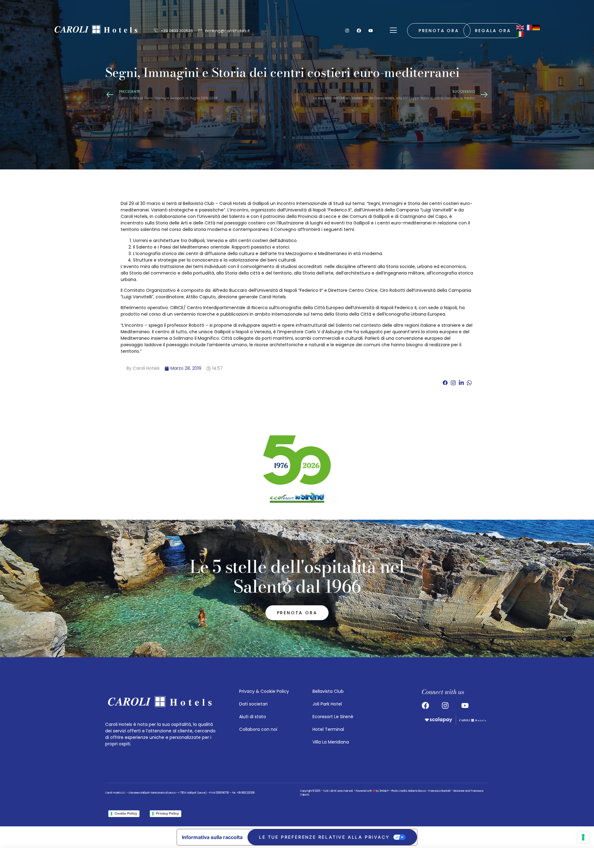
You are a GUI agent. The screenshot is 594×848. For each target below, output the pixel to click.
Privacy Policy (167, 813)
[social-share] (445, 382)
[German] (536, 27)
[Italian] (520, 34)
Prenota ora (439, 31)
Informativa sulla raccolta (212, 837)
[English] (520, 27)
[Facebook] (359, 30)
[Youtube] (370, 30)
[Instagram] (347, 30)
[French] (528, 27)
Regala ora (493, 31)
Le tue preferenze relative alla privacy (324, 837)
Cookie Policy (125, 813)
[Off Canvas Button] (393, 31)
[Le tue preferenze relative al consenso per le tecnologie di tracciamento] (583, 837)
